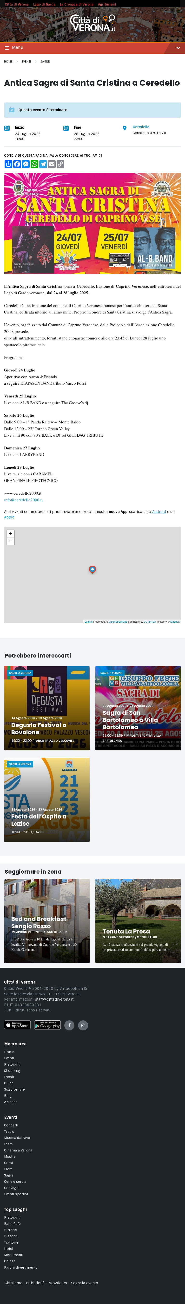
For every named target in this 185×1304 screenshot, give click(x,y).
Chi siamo (13, 1283)
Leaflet (88, 621)
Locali (9, 1077)
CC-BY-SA (150, 621)
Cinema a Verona (18, 1150)
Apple (9, 517)
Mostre (10, 1156)
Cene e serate (15, 1181)
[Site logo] (92, 29)
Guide (9, 1083)
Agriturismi (107, 4)
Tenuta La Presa (126, 931)
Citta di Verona (17, 4)
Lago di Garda (44, 4)
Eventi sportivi (16, 1194)
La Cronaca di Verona (76, 4)
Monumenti (13, 1255)
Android (159, 511)
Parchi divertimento (21, 1267)
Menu (17, 47)
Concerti (11, 1125)
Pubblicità (35, 1283)
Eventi (26, 62)
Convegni (12, 1188)
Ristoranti (12, 1064)
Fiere (8, 1169)
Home (8, 62)
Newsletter (57, 1283)
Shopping (12, 1070)
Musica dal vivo (17, 1138)
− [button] (10, 541)
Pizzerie (11, 1236)
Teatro (9, 1131)
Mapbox (175, 621)
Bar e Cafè (12, 1223)
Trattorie (11, 1242)
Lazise (39, 832)
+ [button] (10, 534)
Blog (8, 1095)
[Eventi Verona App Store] (17, 1028)
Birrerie (10, 1230)
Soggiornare (14, 1089)
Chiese (9, 1261)
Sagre (45, 62)
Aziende (11, 1102)
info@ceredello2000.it (23, 500)
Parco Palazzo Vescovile (54, 741)
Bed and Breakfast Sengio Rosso (38, 922)
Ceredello (141, 127)
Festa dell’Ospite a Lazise (38, 820)
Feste (8, 1144)
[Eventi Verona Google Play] (47, 1028)
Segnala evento (84, 1283)
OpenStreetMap (118, 621)
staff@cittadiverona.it (54, 999)
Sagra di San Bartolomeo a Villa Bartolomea (130, 720)
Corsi (8, 1163)
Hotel (8, 1248)
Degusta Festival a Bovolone (38, 728)
